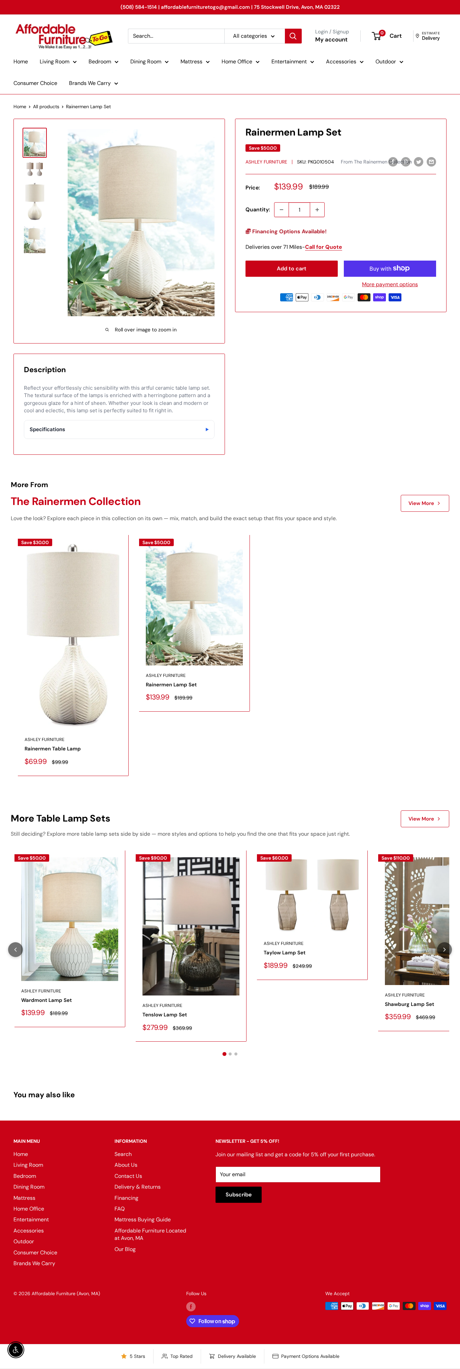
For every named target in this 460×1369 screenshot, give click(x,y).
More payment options (390, 284)
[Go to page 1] (224, 1054)
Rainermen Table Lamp (53, 748)
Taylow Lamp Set (284, 952)
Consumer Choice (35, 83)
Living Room (54, 61)
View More (421, 503)
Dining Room (145, 61)
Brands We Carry (90, 83)
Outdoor (385, 61)
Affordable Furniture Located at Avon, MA (150, 1234)
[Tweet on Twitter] (418, 161)
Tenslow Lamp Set (164, 1014)
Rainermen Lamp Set (171, 684)
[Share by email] (431, 161)
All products (46, 106)
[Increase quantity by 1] (317, 210)
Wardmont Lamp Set (46, 1000)
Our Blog (125, 1249)
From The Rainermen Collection (376, 161)
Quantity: (257, 209)
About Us (125, 1164)
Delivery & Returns (137, 1186)
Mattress (191, 61)
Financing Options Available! (289, 231)
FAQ (119, 1208)
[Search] (293, 36)
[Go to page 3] (235, 1053)
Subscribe (239, 1194)
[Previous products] (15, 949)
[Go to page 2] (230, 1053)
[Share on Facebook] (393, 161)
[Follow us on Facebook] (191, 1306)
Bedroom (100, 61)
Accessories (341, 61)
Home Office (237, 61)
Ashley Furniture (266, 161)
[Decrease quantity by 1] (281, 210)
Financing (126, 1197)
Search (123, 1154)
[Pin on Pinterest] (405, 161)
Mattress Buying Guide (142, 1219)
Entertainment (289, 61)
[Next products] (444, 949)
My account (331, 39)
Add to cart (291, 268)
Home (20, 61)
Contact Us (128, 1176)
